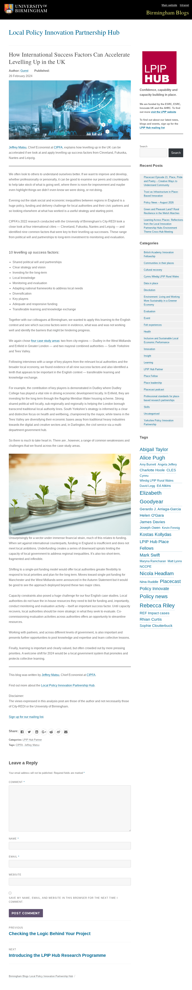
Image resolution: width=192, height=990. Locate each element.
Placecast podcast (154, 389)
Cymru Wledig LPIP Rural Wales (161, 276)
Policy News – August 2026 (159, 202)
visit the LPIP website (163, 112)
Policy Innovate (154, 588)
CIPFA (58, 147)
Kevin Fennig (171, 527)
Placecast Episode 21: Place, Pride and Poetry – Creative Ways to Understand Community (163, 181)
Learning (148, 362)
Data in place (151, 283)
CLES (171, 470)
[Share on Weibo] (58, 732)
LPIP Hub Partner (32, 739)
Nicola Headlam (157, 573)
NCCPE (146, 566)
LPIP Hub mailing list (152, 127)
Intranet (184, 5)
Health (147, 331)
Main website (169, 5)
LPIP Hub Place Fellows (154, 545)
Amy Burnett (148, 464)
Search (143, 146)
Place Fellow (151, 376)
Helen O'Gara (152, 515)
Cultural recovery (153, 269)
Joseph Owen (150, 528)
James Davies (152, 522)
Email (14, 856)
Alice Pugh (152, 458)
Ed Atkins (164, 486)
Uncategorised (151, 413)
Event (147, 318)
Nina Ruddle (149, 582)
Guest (24, 70)
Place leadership (153, 382)
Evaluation (149, 311)
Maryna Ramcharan (153, 561)
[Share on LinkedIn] (36, 732)
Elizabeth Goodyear (151, 497)
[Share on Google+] (44, 732)
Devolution (149, 290)
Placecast (170, 581)
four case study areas (45, 340)
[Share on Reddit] (51, 732)
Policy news (154, 596)
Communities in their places (159, 263)
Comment (17, 782)
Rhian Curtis (151, 619)
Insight (147, 355)
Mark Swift (150, 555)
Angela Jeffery (167, 464)
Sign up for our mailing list (26, 716)
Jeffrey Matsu (17, 147)
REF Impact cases (155, 613)
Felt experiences (153, 324)
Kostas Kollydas (155, 534)
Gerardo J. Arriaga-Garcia (160, 509)
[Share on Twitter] (29, 732)
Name (14, 838)
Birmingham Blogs (167, 12)
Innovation (149, 349)
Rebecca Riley (157, 605)
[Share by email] (66, 732)
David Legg (147, 485)
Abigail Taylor (154, 449)
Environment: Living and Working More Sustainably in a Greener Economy (162, 300)
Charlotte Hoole (152, 470)
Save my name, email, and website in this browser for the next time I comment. (63, 899)
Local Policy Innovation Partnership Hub (64, 32)
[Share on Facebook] (22, 732)
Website (15, 874)
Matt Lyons (175, 561)
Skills (147, 407)
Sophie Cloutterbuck (156, 625)
